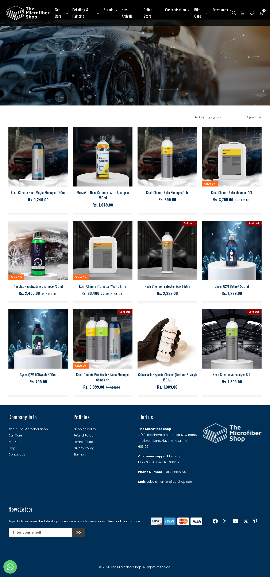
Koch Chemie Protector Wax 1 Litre (167, 286)
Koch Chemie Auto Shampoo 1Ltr (167, 192)
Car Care (58, 13)
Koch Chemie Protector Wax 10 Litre (102, 286)
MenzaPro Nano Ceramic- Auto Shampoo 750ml (103, 195)
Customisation (175, 9)
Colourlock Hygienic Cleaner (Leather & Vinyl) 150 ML (167, 377)
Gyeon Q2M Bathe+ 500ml (232, 286)
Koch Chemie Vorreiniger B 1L (232, 374)
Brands (108, 9)
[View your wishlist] (251, 12)
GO (78, 532)
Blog (11, 448)
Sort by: (199, 117)
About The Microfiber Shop (28, 429)
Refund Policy (83, 435)
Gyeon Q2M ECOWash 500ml (38, 374)
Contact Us (16, 454)
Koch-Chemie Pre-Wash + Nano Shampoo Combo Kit (102, 377)
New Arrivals (127, 13)
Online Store (147, 13)
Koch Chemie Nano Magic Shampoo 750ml (38, 192)
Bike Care (197, 13)
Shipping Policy (84, 429)
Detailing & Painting (80, 13)
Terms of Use (83, 442)
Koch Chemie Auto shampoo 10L (231, 192)
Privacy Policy (83, 448)
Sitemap (79, 454)
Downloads (220, 9)
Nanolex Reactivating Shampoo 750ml (38, 286)
